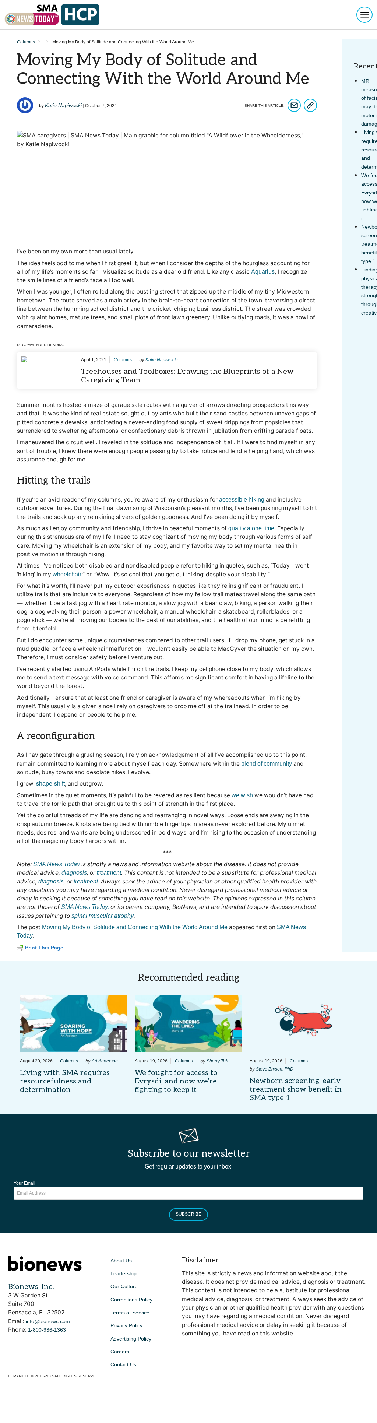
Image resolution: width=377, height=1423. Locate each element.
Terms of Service (129, 1312)
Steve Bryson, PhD (274, 1069)
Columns (26, 42)
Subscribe (188, 1214)
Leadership (123, 1273)
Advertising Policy (130, 1339)
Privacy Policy (126, 1325)
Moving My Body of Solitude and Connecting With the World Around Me (135, 927)
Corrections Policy (131, 1300)
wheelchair (67, 574)
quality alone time (251, 528)
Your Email (24, 1183)
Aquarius (263, 271)
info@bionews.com (48, 1321)
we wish (242, 795)
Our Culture (124, 1286)
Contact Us (123, 1364)
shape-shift (50, 783)
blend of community (266, 763)
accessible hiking (241, 499)
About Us (121, 1261)
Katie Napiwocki (63, 105)
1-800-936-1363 (47, 1330)
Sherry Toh (217, 1061)
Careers (119, 1352)
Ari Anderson (105, 1061)
